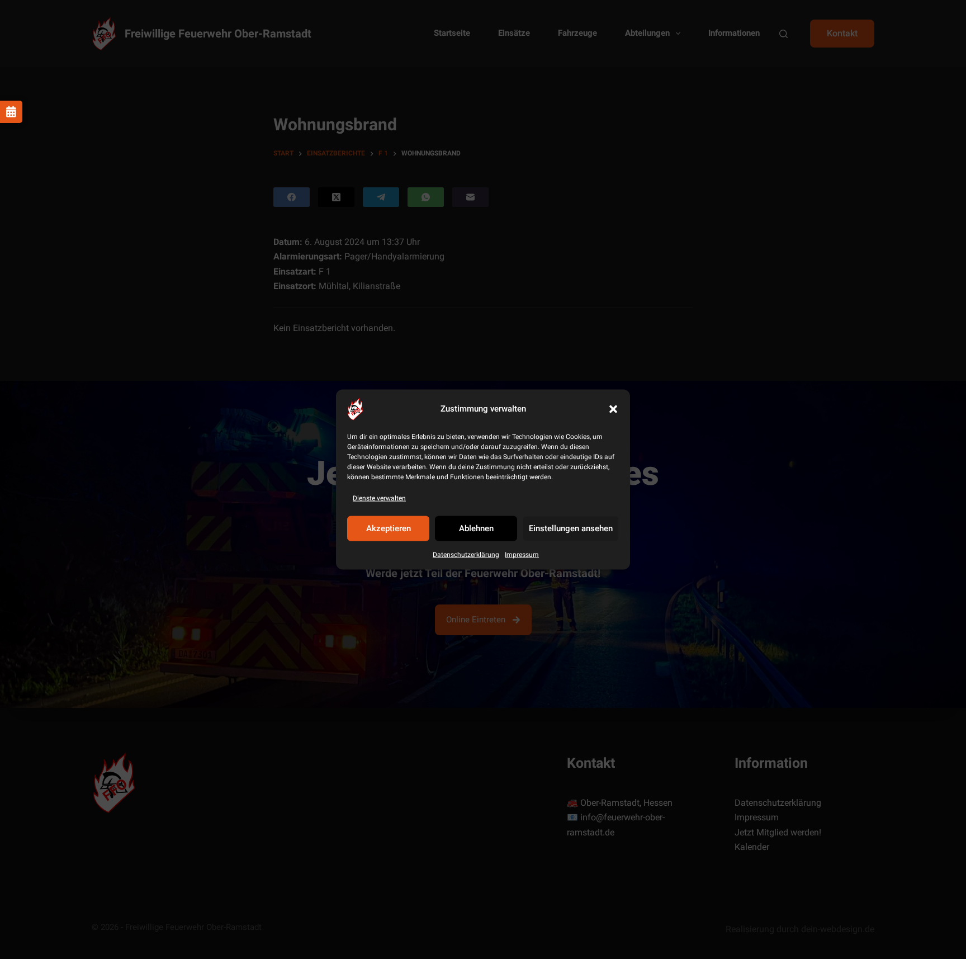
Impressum (522, 555)
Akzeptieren (388, 528)
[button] (613, 408)
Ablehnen (476, 528)
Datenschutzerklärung (466, 555)
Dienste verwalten (379, 498)
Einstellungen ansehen (571, 528)
